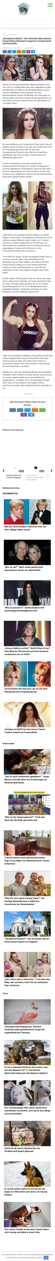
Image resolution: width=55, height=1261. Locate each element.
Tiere (5, 993)
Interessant (29, 48)
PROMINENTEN (10, 493)
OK (46, 1258)
